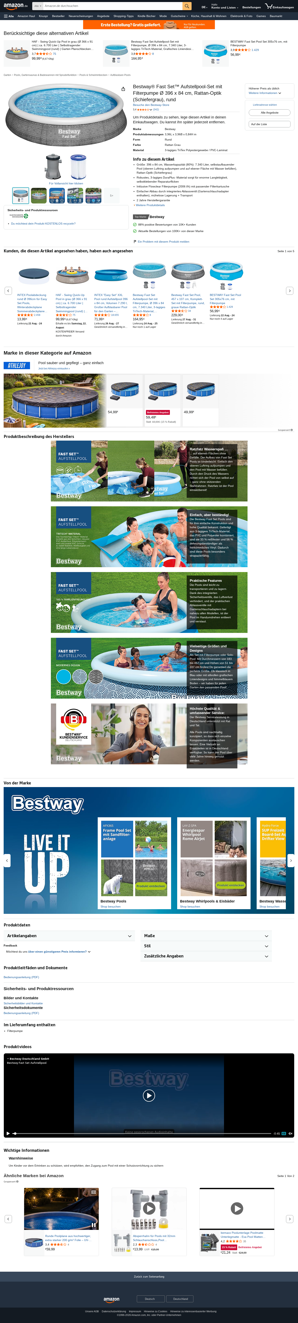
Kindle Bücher (146, 16)
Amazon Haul (26, 16)
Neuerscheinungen (81, 16)
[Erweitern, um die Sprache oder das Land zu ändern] (207, 7)
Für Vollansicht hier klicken (66, 183)
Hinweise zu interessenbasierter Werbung (193, 1311)
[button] (9, 16)
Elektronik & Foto (241, 16)
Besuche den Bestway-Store (151, 104)
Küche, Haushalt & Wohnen (208, 16)
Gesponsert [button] (284, 430)
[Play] (7, 1133)
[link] (37, 58)
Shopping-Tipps (124, 16)
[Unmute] (290, 1133)
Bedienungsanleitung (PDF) (21, 977)
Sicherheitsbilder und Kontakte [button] (23, 1003)
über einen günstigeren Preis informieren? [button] (58, 951)
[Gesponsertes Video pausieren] (93, 1225)
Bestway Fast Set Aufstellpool (27, 1062)
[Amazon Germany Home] (111, 1300)
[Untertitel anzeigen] (93, 1192)
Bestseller (58, 16)
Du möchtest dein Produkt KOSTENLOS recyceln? (43, 223)
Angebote (103, 16)
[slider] (141, 1133)
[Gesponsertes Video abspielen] (149, 1209)
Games (261, 16)
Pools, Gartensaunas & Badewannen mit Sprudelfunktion (45, 75)
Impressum (135, 1311)
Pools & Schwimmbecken (93, 75)
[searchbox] (112, 6)
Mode (163, 16)
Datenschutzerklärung (114, 1311)
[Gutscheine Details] (187, 16)
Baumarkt (276, 16)
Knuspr (43, 16)
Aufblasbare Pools (120, 75)
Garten (7, 75)
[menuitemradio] (284, 1133)
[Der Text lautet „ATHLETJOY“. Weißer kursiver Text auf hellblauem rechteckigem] (17, 365)
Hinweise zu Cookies (155, 1311)
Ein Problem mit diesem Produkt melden (163, 241)
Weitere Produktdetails (150, 205)
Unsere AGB (92, 1311)
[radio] (21, 196)
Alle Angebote (270, 112)
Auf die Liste (259, 124)
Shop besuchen (111, 906)
